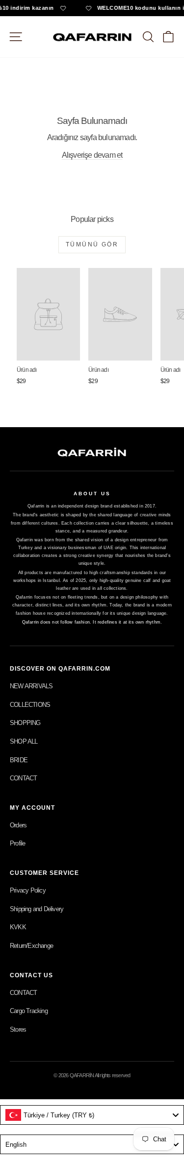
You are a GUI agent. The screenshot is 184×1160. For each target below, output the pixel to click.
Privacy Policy (28, 890)
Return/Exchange (31, 945)
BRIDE (18, 760)
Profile (17, 843)
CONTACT (23, 778)
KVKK (18, 927)
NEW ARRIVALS (31, 686)
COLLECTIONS (30, 704)
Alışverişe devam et (92, 155)
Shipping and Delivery (36, 909)
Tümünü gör (92, 244)
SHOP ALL (24, 741)
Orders (18, 825)
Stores (18, 1029)
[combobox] (92, 1115)
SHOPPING (25, 722)
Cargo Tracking (29, 1011)
